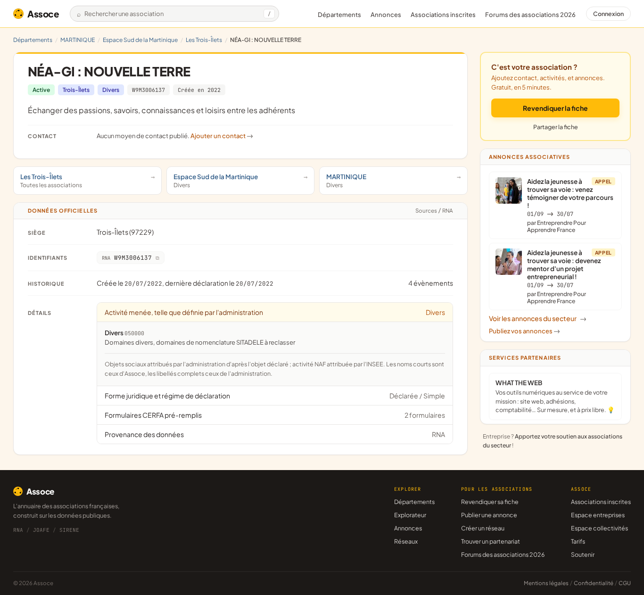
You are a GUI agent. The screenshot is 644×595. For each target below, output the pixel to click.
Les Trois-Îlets (204, 39)
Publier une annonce (489, 515)
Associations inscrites (443, 14)
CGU (625, 583)
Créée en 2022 (199, 89)
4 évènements (430, 283)
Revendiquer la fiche (555, 108)
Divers (110, 89)
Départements (339, 14)
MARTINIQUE (77, 39)
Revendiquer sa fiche (490, 501)
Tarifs (578, 541)
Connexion (608, 13)
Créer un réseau (482, 528)
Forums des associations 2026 (503, 554)
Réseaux (406, 541)
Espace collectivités (599, 528)
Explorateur (410, 515)
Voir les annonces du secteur (537, 318)
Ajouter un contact (221, 136)
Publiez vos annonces (524, 331)
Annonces (386, 14)
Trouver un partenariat (490, 541)
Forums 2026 (530, 14)
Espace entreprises (598, 515)
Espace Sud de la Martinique (140, 39)
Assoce (43, 13)
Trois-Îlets (76, 89)
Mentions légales (546, 583)
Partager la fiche (555, 127)
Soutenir (582, 554)
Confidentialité (593, 583)
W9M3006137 (148, 89)
